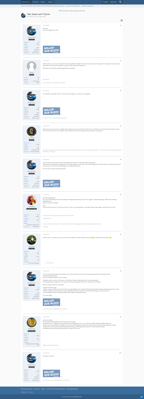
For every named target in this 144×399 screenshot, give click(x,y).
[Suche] (120, 2)
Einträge (26, 340)
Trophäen (26, 45)
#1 (120, 25)
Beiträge (26, 47)
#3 (120, 90)
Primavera (49, 263)
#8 (120, 271)
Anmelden (105, 2)
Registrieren (113, 2)
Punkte (25, 44)
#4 (120, 126)
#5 (120, 159)
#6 (120, 194)
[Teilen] (121, 20)
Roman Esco (32, 16)
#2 (120, 60)
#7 (120, 234)
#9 (120, 317)
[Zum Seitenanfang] (141, 397)
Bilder (25, 221)
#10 (120, 353)
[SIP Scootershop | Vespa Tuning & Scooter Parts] (72, 10)
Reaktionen (26, 42)
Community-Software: (72, 396)
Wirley (56, 82)
